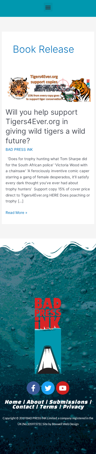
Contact (23, 407)
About (35, 402)
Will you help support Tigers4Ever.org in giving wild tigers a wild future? (45, 126)
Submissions (68, 402)
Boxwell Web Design (65, 424)
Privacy (73, 407)
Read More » (16, 212)
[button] (48, 7)
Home (13, 402)
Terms (48, 407)
